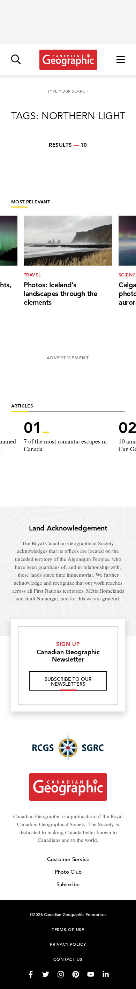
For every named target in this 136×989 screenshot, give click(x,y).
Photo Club (68, 871)
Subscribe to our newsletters (68, 681)
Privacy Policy (68, 944)
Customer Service (68, 859)
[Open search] (16, 60)
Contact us (68, 959)
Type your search (68, 91)
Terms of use (68, 929)
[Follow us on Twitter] (45, 974)
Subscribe (68, 884)
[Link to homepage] (68, 59)
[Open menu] (120, 60)
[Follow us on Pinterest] (75, 974)
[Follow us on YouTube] (90, 974)
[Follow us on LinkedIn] (105, 974)
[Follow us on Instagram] (60, 974)
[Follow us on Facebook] (30, 974)
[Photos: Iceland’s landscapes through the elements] (68, 265)
